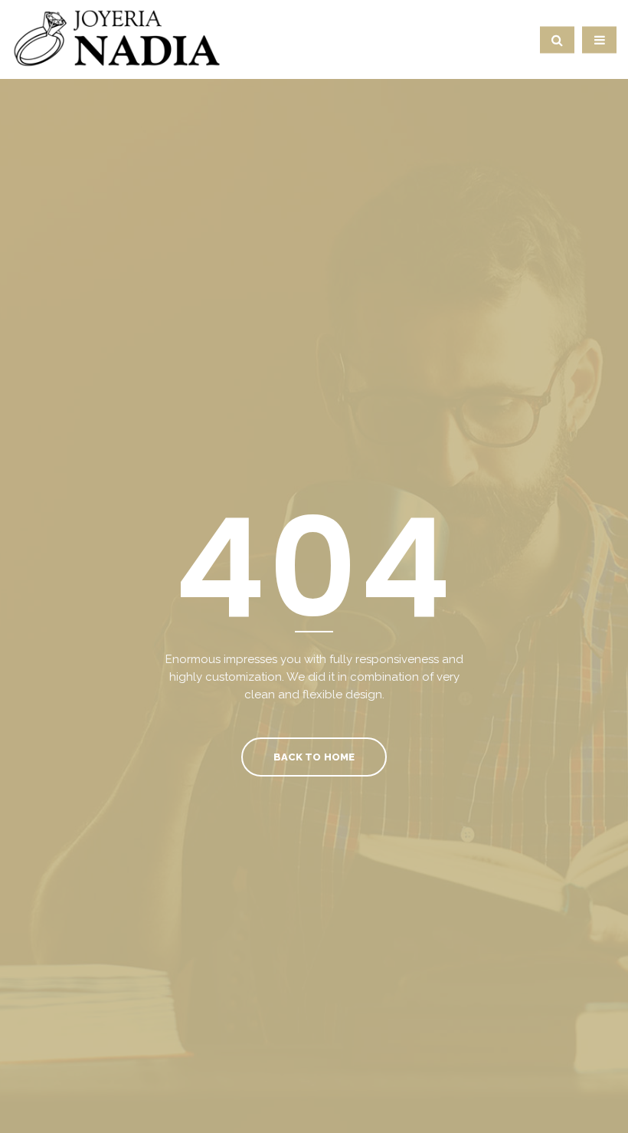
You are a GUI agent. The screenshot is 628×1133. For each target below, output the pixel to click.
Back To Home (313, 757)
